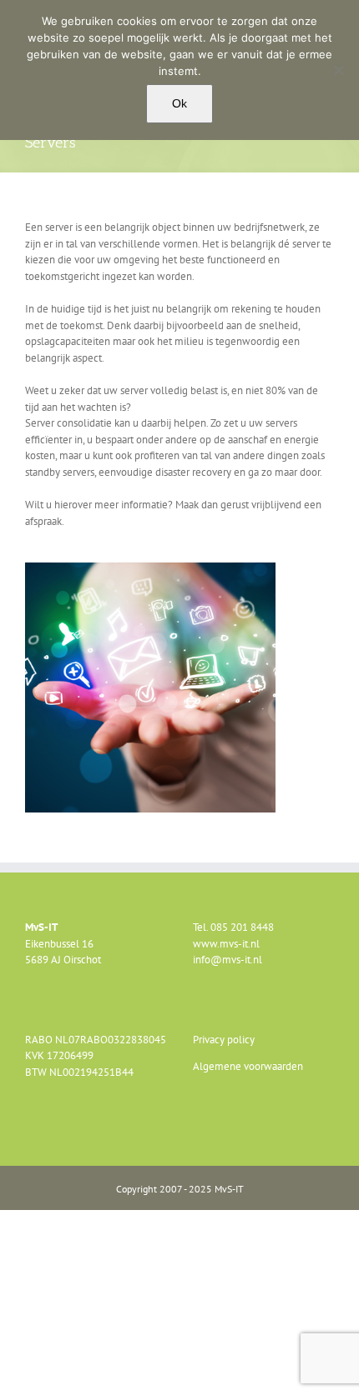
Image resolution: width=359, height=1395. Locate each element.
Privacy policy (224, 1039)
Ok (179, 103)
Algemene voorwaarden (248, 1066)
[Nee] (338, 70)
